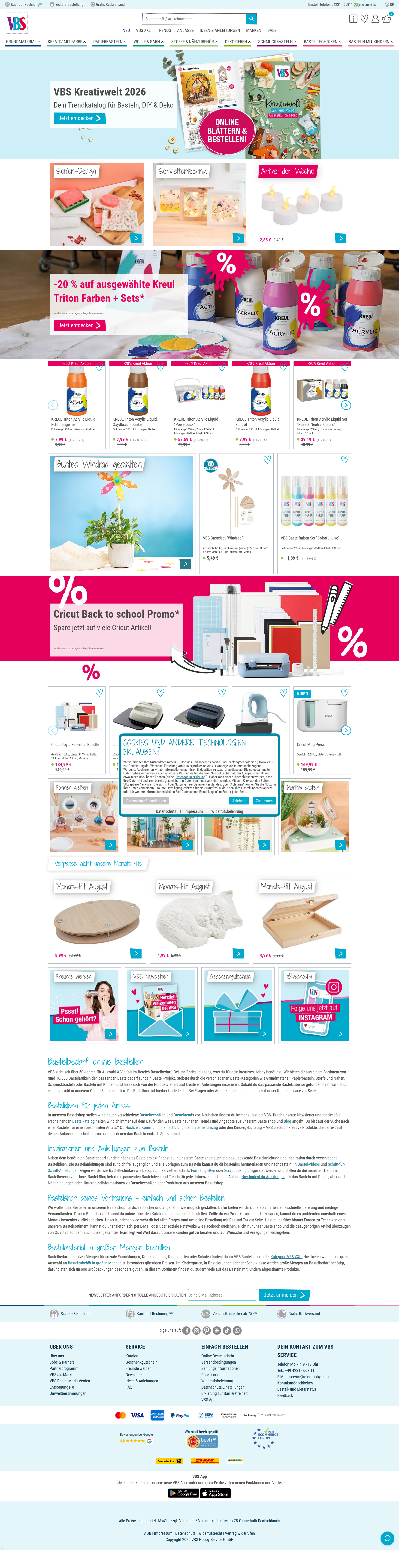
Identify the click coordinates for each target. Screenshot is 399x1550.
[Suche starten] (251, 19)
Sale (271, 30)
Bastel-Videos (309, 1164)
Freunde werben (138, 1368)
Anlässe (185, 30)
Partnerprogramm (64, 1368)
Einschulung (173, 1127)
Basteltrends (184, 1114)
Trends (164, 30)
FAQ (129, 1387)
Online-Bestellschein (217, 1355)
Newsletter (134, 1374)
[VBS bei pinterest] (206, 1330)
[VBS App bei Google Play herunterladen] (184, 1492)
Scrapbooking (235, 1170)
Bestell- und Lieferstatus (297, 1389)
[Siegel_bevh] (202, 1441)
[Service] (353, 18)
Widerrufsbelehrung (217, 1380)
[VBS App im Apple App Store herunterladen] (215, 1492)
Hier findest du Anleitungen (263, 1176)
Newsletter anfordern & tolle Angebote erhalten (137, 1295)
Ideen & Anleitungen (220, 30)
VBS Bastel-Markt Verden (70, 1380)
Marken (253, 30)
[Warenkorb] (386, 18)
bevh (203, 1431)
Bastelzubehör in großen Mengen (94, 1262)
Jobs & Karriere (62, 1362)
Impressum (193, 811)
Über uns (57, 1355)
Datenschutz (166, 811)
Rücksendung (212, 1374)
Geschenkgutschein (141, 1362)
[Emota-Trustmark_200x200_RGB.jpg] (265, 1438)
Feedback (285, 1395)
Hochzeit (132, 1127)
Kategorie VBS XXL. (286, 1256)
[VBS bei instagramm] (196, 1330)
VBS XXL (143, 30)
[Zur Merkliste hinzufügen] (99, 367)
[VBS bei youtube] (216, 1330)
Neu (126, 30)
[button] (53, 405)
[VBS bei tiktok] (227, 1330)
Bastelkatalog (83, 1121)
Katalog (132, 1355)
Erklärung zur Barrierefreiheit (224, 1393)
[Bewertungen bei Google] (136, 1438)
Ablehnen (239, 800)
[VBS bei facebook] (186, 1330)
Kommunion (152, 1127)
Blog (287, 1121)
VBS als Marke (61, 1374)
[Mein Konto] (375, 18)
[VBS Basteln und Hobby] (16, 22)
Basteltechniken (153, 1114)
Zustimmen (264, 800)
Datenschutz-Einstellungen (223, 1387)
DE (392, 5)
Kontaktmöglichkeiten (295, 1383)
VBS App (208, 1399)
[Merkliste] (364, 18)
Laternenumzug (205, 1127)
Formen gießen (203, 1170)
